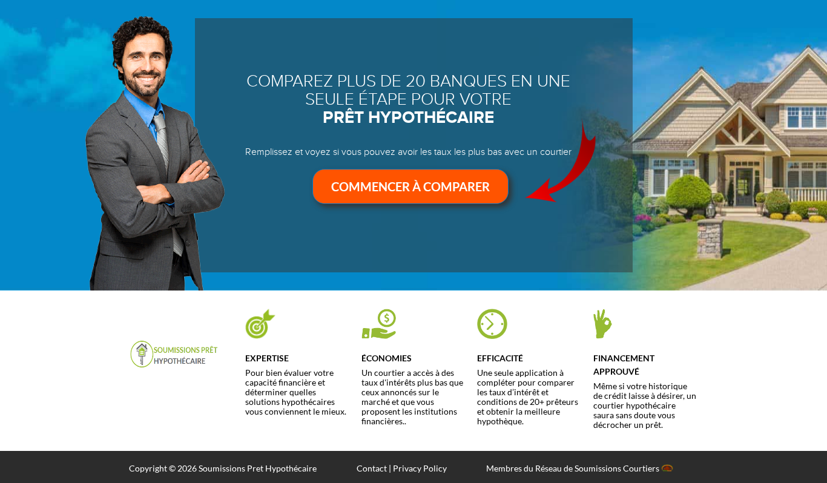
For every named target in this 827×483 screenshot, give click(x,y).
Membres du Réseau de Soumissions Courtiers (573, 468)
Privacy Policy (420, 468)
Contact (372, 468)
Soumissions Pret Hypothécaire (258, 468)
